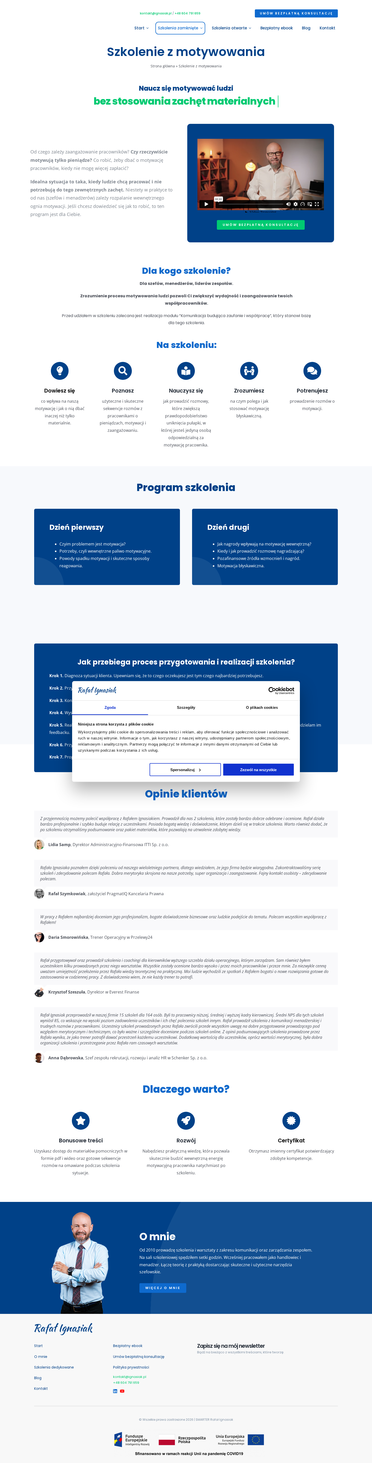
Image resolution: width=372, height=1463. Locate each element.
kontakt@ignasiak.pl (156, 13)
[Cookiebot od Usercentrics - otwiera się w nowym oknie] (272, 690)
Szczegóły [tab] (186, 707)
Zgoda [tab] (110, 707)
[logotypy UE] (189, 1431)
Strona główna (163, 66)
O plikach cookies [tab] (262, 707)
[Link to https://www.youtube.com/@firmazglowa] (121, 1391)
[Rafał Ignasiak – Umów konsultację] (63, 1325)
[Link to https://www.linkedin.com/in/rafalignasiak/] (114, 1391)
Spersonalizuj (182, 769)
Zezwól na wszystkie (258, 769)
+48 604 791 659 (187, 13)
